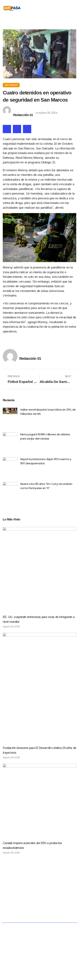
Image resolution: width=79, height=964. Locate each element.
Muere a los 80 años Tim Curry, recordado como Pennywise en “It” (46, 486)
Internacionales (40, 906)
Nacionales (11, 85)
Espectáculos (39, 914)
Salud (67, 897)
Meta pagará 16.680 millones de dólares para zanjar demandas (45, 436)
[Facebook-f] (31, 884)
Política (33, 897)
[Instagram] (47, 884)
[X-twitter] (39, 884)
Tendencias (18, 906)
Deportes (62, 906)
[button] (73, 8)
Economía (51, 897)
